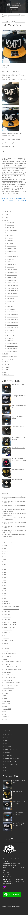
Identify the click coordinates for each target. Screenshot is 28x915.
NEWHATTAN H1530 (11, 251)
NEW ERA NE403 (10, 225)
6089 (5, 548)
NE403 (5, 593)
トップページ (7, 215)
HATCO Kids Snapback (12, 256)
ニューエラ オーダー (9, 674)
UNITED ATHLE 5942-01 (12, 314)
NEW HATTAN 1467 (11, 309)
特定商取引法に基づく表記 (10, 356)
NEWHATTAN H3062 (11, 254)
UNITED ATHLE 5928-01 (12, 319)
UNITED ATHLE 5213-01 (12, 325)
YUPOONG (6, 646)
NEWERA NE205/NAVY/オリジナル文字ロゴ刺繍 (15, 522)
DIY (4, 553)
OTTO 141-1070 (10, 333)
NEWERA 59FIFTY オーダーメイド (17, 160)
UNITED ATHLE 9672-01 (12, 296)
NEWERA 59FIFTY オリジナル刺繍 (17, 179)
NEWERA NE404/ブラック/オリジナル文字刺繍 (14, 505)
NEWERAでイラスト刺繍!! (18, 384)
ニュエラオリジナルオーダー (11, 667)
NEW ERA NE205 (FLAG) (12, 348)
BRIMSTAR (6, 551)
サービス (6, 369)
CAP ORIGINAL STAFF (20, 22)
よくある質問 (7, 367)
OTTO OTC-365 (10, 335)
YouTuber (6, 643)
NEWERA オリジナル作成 (8, 161)
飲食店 (5, 719)
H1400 (5, 572)
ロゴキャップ (11, 193)
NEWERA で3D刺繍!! (17, 479)
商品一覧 (6, 220)
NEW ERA (6, 601)
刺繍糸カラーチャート (9, 375)
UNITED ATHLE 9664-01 (12, 288)
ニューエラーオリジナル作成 (9, 175)
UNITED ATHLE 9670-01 (12, 290)
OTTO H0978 (10, 233)
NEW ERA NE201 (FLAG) (12, 351)
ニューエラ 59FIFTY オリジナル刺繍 (15, 168)
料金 (5, 372)
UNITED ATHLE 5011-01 (12, 317)
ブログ (6, 770)
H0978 (5, 561)
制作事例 (6, 354)
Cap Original (6, 906)
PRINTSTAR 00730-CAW (12, 285)
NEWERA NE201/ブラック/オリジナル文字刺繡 (14, 501)
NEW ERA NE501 (10, 340)
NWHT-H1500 (10, 306)
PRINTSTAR (6, 638)
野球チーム (6, 717)
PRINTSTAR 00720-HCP (12, 283)
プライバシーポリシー (9, 359)
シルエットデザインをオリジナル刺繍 (8, 200)
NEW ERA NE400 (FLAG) (12, 343)
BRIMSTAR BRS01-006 (12, 275)
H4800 (5, 580)
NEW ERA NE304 (10, 259)
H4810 (5, 582)
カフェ (5, 659)
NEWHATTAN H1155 (11, 248)
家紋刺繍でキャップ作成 (18, 469)
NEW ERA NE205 (10, 301)
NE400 (13, 158)
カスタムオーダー (8, 186)
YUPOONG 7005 (10, 330)
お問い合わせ (7, 361)
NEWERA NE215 (7, 617)
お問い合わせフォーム (9, 877)
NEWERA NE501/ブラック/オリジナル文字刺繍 (14, 497)
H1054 (5, 564)
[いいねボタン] (3, 152)
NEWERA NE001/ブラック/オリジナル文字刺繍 (14, 526)
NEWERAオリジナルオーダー (10, 624)
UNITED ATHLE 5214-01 (12, 322)
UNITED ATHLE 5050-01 (12, 327)
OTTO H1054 (10, 235)
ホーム (5, 15)
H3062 (5, 577)
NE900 (5, 598)
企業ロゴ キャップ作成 (17, 427)
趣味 (5, 711)
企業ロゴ (6, 693)
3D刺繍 (22, 15)
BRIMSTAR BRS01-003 (12, 269)
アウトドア (6, 648)
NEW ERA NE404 (10, 267)
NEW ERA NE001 (10, 298)
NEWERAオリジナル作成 (12, 163)
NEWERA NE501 (7, 619)
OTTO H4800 (10, 240)
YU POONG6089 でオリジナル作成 (20, 200)
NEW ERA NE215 (10, 338)
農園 (5, 714)
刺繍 (6, 177)
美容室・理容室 (7, 709)
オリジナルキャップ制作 (14, 15)
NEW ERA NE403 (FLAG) (12, 346)
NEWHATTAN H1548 (11, 280)
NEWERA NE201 (7, 614)
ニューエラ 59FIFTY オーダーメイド (10, 170)
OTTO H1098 (10, 238)
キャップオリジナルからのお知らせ (12, 167)
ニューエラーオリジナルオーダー (16, 174)
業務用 (5, 706)
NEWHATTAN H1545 (11, 277)
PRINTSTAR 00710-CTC (12, 293)
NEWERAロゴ (7, 632)
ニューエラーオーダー (9, 688)
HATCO (5, 585)
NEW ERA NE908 (10, 304)
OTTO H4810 (10, 243)
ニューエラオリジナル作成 (13, 172)
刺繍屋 (10, 177)
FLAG (5, 556)
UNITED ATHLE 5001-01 (12, 312)
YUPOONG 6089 (10, 227)
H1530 (5, 574)
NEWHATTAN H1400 (11, 246)
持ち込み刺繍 (7, 703)
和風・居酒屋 (7, 701)
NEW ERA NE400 (10, 222)
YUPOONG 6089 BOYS (12, 230)
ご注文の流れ (7, 364)
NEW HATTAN (7, 603)
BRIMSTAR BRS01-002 (12, 272)
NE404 (5, 596)
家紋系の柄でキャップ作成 (18, 448)
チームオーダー (7, 664)
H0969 (5, 559)
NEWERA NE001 (7, 611)
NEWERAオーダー (11, 184)
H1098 (5, 567)
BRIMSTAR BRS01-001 (12, 264)
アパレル (6, 651)
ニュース (6, 217)
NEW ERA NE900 (10, 262)
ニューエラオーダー (8, 680)
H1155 (5, 569)
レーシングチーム (8, 690)
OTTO (5, 635)
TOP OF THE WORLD (8, 640)
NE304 (5, 588)
